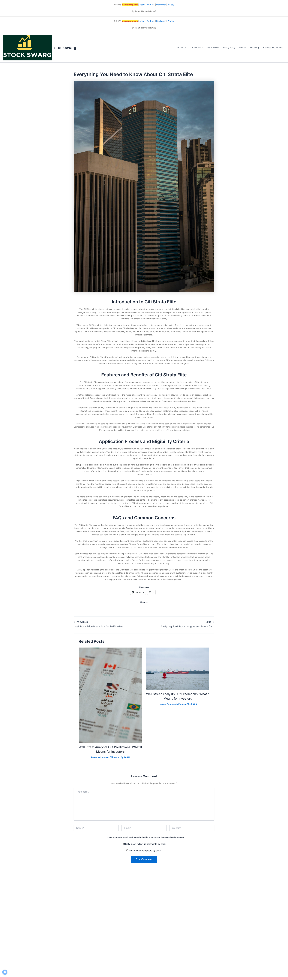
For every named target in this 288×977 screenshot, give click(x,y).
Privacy (171, 4)
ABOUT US (181, 47)
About (142, 4)
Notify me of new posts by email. (145, 850)
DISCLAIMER (213, 47)
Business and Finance (273, 47)
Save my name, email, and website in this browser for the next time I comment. (146, 837)
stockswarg (65, 47)
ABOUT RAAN (196, 47)
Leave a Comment (100, 757)
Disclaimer (161, 4)
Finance (242, 47)
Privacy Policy (228, 47)
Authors (150, 4)
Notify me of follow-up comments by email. (145, 844)
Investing (254, 47)
